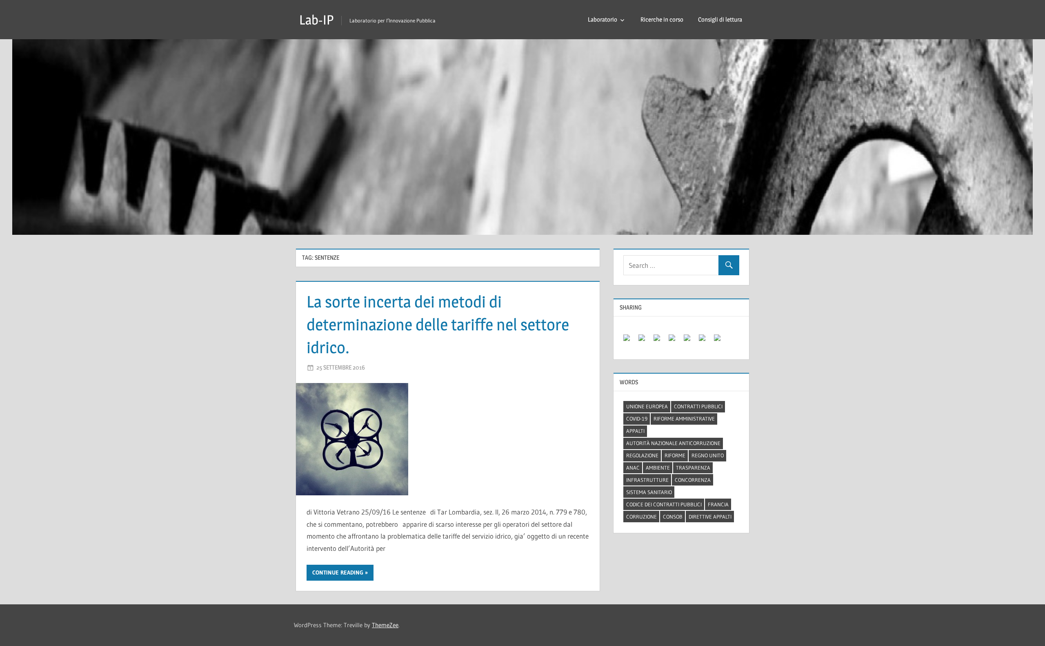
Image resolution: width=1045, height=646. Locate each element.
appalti (635, 431)
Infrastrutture (647, 480)
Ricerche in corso (661, 19)
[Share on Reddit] (660, 341)
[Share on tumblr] (705, 341)
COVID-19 (636, 418)
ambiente (658, 467)
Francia (718, 504)
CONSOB (673, 516)
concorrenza (693, 480)
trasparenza (693, 467)
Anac (633, 467)
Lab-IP (316, 20)
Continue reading (337, 572)
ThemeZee (385, 625)
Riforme (675, 455)
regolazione (642, 455)
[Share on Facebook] (629, 341)
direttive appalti (710, 516)
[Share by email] (720, 341)
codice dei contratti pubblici (664, 504)
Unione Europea (647, 406)
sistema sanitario (649, 492)
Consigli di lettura (720, 19)
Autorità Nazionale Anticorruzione (673, 443)
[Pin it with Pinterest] (675, 341)
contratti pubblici (698, 406)
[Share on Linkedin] (690, 341)
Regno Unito (707, 455)
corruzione (641, 516)
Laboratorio (602, 19)
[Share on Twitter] (644, 341)
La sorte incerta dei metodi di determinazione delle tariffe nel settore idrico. (438, 324)
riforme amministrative (684, 418)
